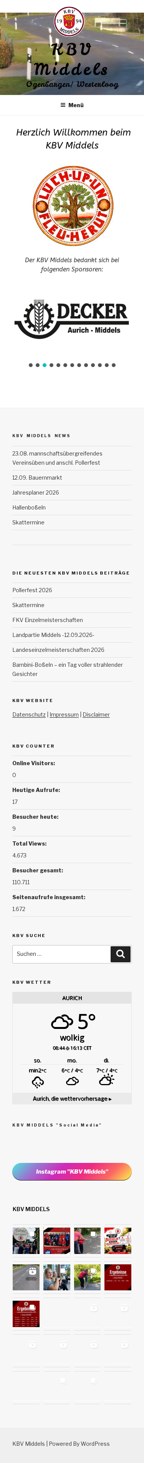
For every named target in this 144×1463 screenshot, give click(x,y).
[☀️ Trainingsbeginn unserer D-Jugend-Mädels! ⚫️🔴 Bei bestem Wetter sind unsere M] (26, 1277)
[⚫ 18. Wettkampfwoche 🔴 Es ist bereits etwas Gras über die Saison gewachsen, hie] (87, 1314)
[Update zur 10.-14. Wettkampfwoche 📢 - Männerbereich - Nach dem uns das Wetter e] (87, 1387)
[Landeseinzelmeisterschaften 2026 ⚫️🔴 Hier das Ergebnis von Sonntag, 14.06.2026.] (117, 1277)
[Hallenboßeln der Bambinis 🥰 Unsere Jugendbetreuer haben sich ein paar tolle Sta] (117, 1314)
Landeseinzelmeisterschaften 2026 (58, 650)
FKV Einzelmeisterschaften (47, 620)
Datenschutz (29, 714)
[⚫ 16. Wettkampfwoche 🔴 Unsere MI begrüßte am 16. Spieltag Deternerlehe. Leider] (56, 1350)
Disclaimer (96, 714)
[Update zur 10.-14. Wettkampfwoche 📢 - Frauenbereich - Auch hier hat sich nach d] (56, 1387)
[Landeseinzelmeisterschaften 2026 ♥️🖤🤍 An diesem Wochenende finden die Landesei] (56, 1314)
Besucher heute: (36, 816)
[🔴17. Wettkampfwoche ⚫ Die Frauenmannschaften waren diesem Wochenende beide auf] (26, 1350)
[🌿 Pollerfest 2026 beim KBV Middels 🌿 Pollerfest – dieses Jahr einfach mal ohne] (26, 1241)
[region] (72, 325)
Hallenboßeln (29, 507)
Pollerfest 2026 (32, 590)
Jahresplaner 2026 (35, 492)
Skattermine (28, 522)
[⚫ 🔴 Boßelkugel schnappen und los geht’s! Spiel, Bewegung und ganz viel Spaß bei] (26, 1387)
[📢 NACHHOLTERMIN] (117, 1387)
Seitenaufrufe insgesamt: (49, 897)
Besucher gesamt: (38, 870)
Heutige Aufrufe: (36, 790)
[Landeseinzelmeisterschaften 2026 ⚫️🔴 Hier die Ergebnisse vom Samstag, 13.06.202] (26, 1314)
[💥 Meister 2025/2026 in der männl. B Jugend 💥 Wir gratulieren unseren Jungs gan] (87, 1350)
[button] (31, 365)
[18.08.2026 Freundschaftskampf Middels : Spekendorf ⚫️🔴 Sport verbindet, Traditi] (56, 1241)
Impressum (64, 714)
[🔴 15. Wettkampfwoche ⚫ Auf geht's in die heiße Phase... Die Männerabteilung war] (117, 1350)
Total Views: (30, 843)
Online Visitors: (34, 763)
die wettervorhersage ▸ (72, 1098)
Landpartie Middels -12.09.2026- (53, 635)
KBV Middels (72, 59)
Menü (76, 105)
